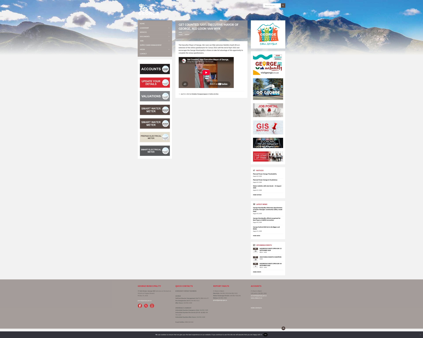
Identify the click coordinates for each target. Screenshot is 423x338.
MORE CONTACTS (256, 308)
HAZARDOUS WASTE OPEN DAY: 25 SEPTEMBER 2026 (271, 249)
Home (180, 34)
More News (256, 235)
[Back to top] (283, 328)
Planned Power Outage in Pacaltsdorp (265, 180)
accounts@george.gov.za (259, 296)
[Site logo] (149, 16)
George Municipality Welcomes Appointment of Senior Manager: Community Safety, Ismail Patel (267, 209)
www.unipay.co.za (256, 298)
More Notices (257, 195)
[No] (420, 335)
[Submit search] (283, 5)
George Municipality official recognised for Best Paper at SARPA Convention (266, 219)
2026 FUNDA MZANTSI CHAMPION (270, 257)
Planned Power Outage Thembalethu (265, 174)
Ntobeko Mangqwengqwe (200, 94)
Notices (187, 34)
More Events (257, 272)
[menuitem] (155, 24)
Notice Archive (213, 94)
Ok (265, 334)
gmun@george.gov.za (144, 301)
